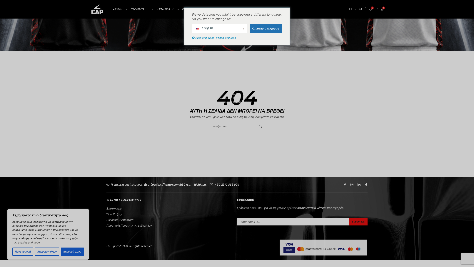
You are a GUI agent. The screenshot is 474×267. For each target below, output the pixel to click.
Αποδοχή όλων (72, 251)
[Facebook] (344, 184)
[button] (350, 9)
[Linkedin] (359, 184)
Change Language (265, 28)
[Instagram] (352, 184)
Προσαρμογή (23, 251)
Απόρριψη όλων (47, 251)
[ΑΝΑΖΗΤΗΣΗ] (260, 126)
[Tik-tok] (366, 184)
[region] (48, 234)
